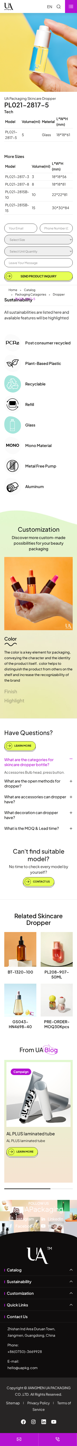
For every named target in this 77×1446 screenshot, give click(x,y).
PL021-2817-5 (25, 299)
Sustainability (19, 1281)
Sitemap (13, 1403)
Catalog (29, 290)
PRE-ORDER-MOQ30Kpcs (57, 1024)
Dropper (59, 294)
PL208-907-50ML (56, 974)
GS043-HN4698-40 (20, 1024)
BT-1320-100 (20, 971)
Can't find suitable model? (38, 854)
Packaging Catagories (30, 294)
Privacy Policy (38, 1403)
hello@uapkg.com (22, 1367)
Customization (38, 529)
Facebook (24, 1225)
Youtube (55, 1225)
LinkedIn (55, 1218)
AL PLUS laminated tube (30, 1133)
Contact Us (41, 881)
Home (13, 290)
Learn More (22, 745)
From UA (38, 1049)
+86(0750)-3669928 (24, 1351)
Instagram (25, 1218)
